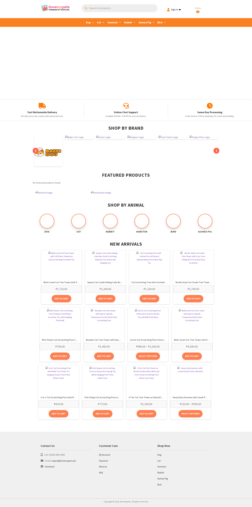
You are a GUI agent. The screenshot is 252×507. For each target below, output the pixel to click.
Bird (160, 22)
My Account (104, 454)
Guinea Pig (145, 22)
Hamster (113, 22)
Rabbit (128, 22)
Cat (99, 22)
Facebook (49, 466)
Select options (148, 356)
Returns (103, 466)
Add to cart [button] (61, 298)
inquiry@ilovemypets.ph (64, 460)
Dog (88, 22)
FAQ (101, 472)
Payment (103, 460)
